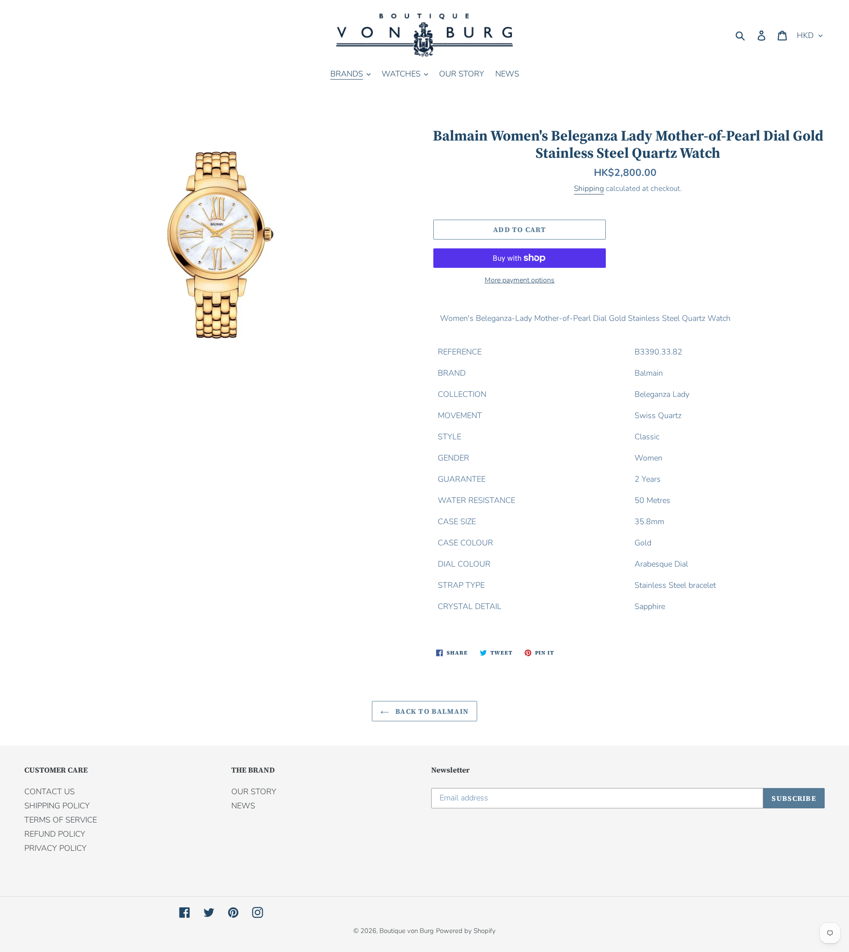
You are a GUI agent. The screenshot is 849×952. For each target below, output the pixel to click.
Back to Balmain (431, 711)
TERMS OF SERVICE (60, 820)
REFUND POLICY (54, 834)
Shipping (589, 188)
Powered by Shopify (466, 930)
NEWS (243, 805)
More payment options (520, 280)
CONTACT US (49, 791)
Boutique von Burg (406, 930)
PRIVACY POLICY (55, 848)
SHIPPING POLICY (57, 805)
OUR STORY (253, 791)
